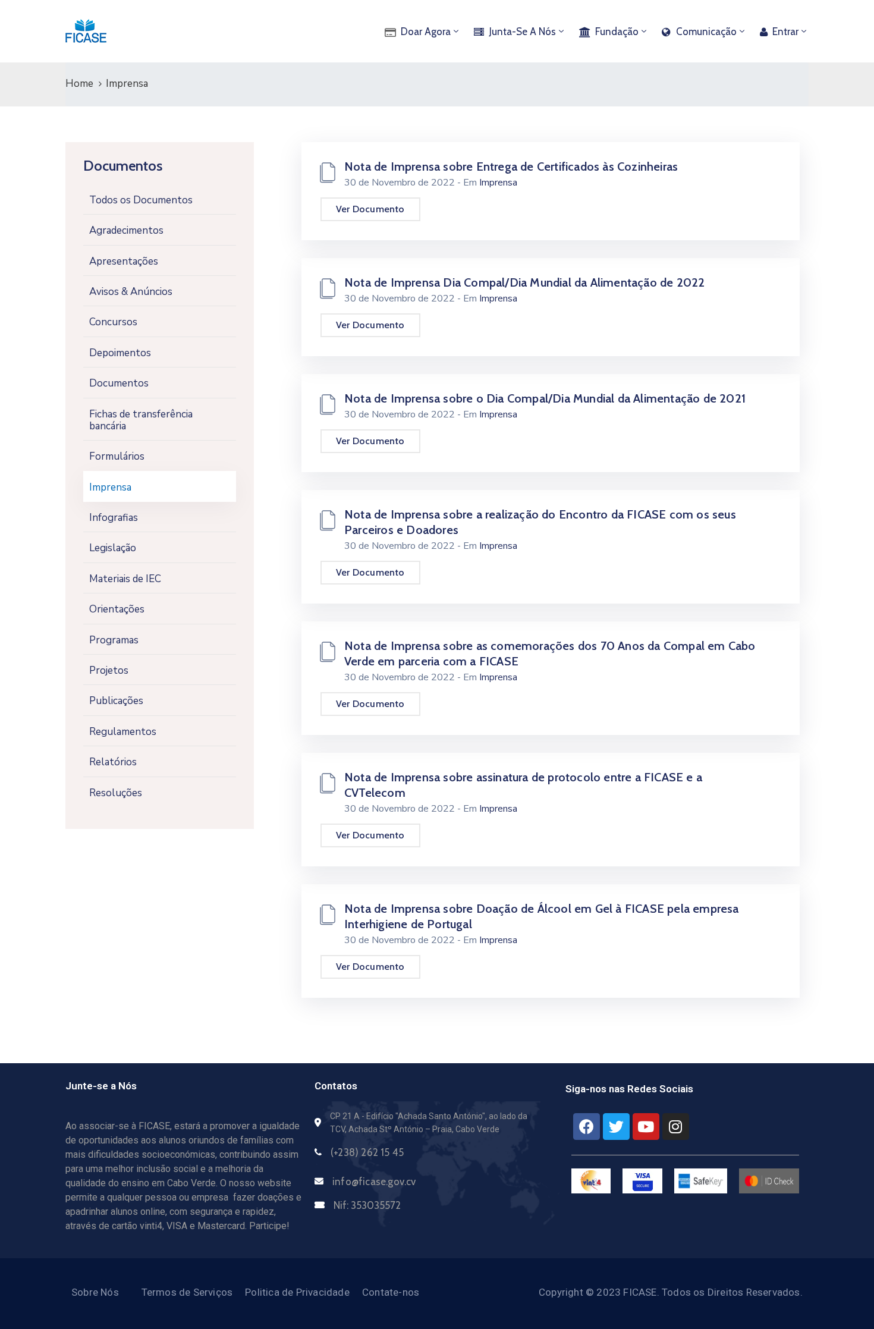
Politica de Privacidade (297, 1292)
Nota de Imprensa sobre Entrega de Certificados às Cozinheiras (511, 166)
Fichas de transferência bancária (141, 420)
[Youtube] (646, 1126)
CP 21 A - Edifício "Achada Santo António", (408, 1116)
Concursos (113, 322)
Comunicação (706, 31)
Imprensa (110, 487)
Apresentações (123, 261)
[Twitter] (616, 1126)
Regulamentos (122, 732)
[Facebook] (586, 1126)
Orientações (116, 609)
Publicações (116, 701)
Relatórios (113, 762)
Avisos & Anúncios (130, 292)
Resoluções (115, 793)
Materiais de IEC (125, 579)
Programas (114, 640)
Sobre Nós (95, 1292)
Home (79, 83)
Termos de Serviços (187, 1292)
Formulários (116, 456)
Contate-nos (390, 1292)
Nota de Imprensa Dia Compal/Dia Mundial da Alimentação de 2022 (524, 282)
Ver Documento (370, 209)
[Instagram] (675, 1126)
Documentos (119, 383)
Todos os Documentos (141, 200)
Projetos (108, 670)
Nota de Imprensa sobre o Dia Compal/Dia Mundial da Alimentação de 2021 (545, 398)
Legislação (112, 548)
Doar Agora (426, 31)
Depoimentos (120, 353)
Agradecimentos (126, 230)
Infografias (113, 517)
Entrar (785, 31)
